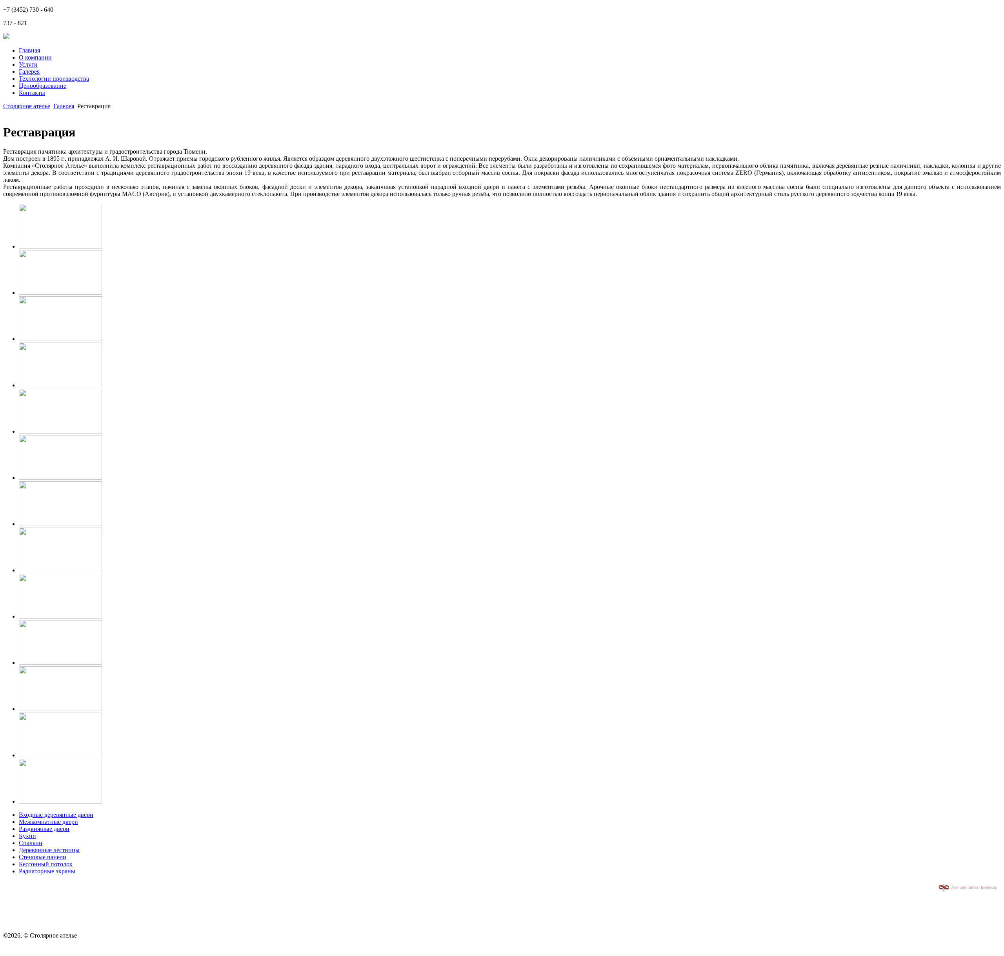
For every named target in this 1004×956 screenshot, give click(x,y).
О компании (35, 57)
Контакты (32, 92)
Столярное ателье (26, 106)
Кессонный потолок (46, 864)
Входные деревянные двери (56, 814)
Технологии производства (54, 78)
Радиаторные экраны (47, 871)
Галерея (29, 71)
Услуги (28, 64)
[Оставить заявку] (6, 37)
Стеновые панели (42, 857)
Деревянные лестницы (49, 850)
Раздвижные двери (44, 828)
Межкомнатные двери (48, 821)
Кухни (27, 836)
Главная (29, 50)
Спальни (30, 843)
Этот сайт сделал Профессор (973, 887)
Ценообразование (42, 85)
